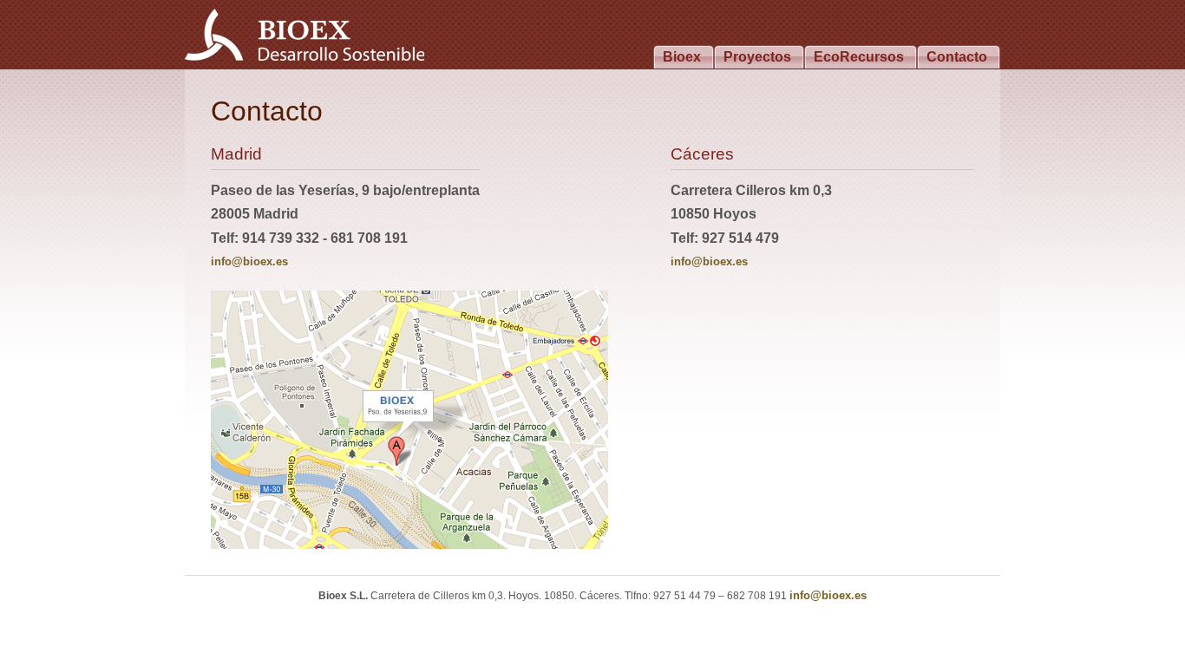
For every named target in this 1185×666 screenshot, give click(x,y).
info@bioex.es (249, 261)
